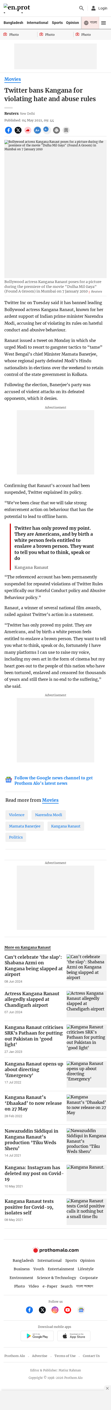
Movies (12, 79)
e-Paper (50, 1286)
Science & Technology (56, 1277)
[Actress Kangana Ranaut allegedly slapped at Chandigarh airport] (87, 1004)
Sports (57, 23)
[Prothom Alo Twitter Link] (44, 1310)
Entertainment (61, 1269)
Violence (17, 815)
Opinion (72, 23)
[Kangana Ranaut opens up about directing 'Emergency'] (87, 1074)
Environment (21, 1277)
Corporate (89, 1277)
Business (22, 1269)
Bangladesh (13, 23)
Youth (38, 1269)
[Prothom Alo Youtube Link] (70, 1310)
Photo (19, 1286)
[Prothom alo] (18, 8)
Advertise (39, 1356)
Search (67, 1286)
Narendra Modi (48, 815)
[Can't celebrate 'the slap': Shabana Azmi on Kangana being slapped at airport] (87, 969)
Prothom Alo (14, 1356)
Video (34, 1286)
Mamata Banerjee (25, 826)
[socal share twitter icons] (18, 133)
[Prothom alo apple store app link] (74, 1336)
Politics (16, 837)
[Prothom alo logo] (55, 1251)
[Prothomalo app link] (37, 1336)
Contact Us (91, 1356)
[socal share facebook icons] (9, 133)
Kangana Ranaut (66, 826)
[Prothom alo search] (81, 8)
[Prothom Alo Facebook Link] (31, 1310)
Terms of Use (65, 1356)
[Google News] (81, 1310)
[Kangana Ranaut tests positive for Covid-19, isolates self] (87, 1211)
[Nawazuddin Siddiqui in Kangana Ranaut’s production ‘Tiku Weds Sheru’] (87, 1143)
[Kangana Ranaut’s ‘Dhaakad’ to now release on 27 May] (87, 1108)
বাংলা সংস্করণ (84, 1286)
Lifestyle (86, 1269)
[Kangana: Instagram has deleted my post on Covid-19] (87, 1178)
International (37, 23)
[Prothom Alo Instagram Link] (57, 1310)
